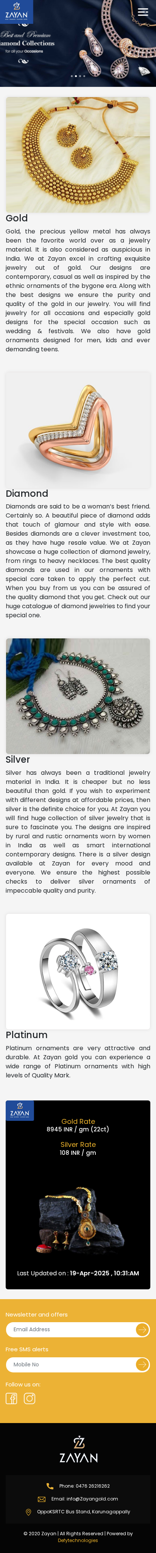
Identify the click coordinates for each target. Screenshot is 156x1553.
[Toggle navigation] (143, 12)
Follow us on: (23, 1384)
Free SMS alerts (27, 1349)
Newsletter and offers (37, 1314)
